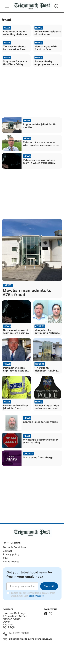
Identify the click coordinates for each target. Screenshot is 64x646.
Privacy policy (11, 554)
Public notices (11, 561)
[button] (7, 6)
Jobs (5, 558)
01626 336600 (21, 633)
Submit (49, 586)
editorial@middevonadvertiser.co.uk (30, 638)
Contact (7, 551)
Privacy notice (36, 595)
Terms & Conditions (14, 547)
